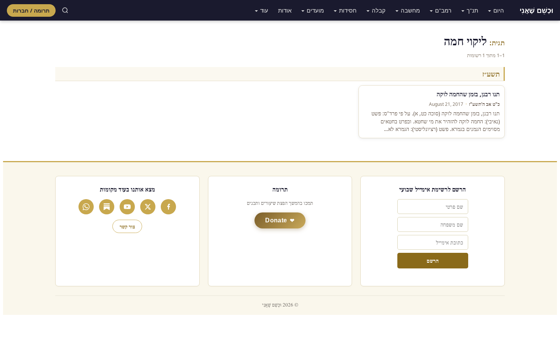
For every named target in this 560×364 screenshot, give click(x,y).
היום (498, 10)
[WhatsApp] (86, 206)
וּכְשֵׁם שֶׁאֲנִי (536, 10)
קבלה (379, 10)
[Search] (65, 10)
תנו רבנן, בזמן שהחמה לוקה (468, 94)
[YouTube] (127, 206)
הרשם (432, 261)
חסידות (348, 10)
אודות (284, 10)
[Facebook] (168, 206)
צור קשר (127, 226)
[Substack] (106, 206)
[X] (147, 206)
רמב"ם (443, 10)
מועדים (315, 10)
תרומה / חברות (31, 10)
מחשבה (410, 10)
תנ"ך (472, 10)
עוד (264, 10)
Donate (276, 220)
